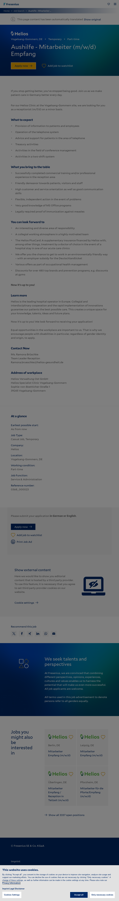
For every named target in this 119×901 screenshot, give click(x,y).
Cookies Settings (12, 895)
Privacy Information (11, 883)
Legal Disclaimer (17, 889)
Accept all (78, 895)
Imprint (5, 889)
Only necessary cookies (102, 895)
